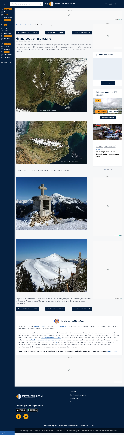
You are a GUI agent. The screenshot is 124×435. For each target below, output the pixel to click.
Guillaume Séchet (40, 326)
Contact (108, 4)
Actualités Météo (29, 25)
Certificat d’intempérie (78, 395)
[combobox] (26, 4)
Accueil (18, 25)
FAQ (71, 401)
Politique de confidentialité (68, 426)
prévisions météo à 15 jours (51, 338)
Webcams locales (108, 117)
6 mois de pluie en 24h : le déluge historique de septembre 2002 (107, 154)
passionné (62, 326)
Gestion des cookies (87, 426)
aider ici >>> (112, 351)
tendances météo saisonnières (42, 340)
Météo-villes (74, 398)
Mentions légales (50, 426)
